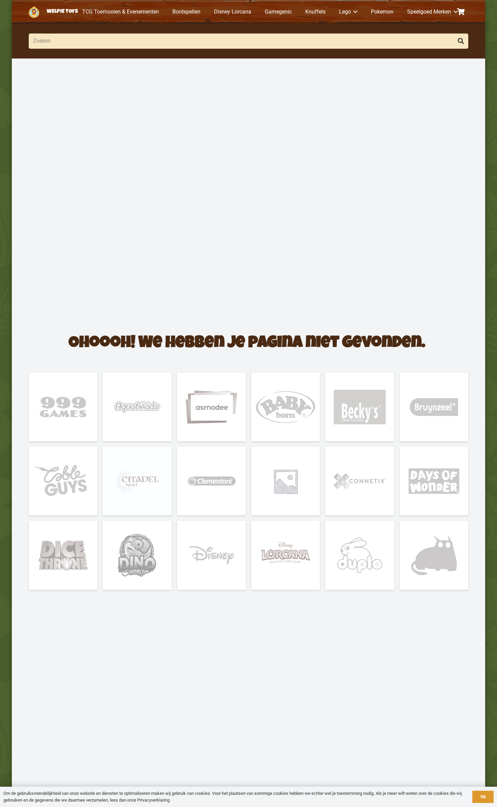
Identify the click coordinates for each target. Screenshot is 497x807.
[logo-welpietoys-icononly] (34, 12)
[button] (354, 12)
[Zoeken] (460, 41)
